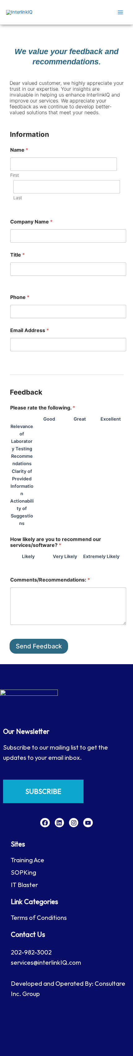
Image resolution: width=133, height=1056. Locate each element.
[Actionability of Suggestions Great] (66, 512)
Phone (19, 297)
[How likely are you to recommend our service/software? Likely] (12, 564)
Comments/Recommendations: (50, 580)
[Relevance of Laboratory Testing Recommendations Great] (66, 445)
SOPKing (23, 872)
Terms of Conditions (39, 917)
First (14, 175)
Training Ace (27, 860)
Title (17, 255)
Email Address (29, 330)
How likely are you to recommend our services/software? (55, 542)
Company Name (31, 222)
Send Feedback (39, 646)
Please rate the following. (42, 408)
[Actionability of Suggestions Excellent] (97, 512)
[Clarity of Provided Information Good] (35, 483)
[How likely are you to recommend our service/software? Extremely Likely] (85, 564)
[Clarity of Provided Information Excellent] (97, 483)
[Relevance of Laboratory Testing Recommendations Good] (35, 445)
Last (17, 197)
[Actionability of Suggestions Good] (35, 512)
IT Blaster (24, 885)
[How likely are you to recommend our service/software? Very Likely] (48, 564)
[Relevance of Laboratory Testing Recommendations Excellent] (97, 445)
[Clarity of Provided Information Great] (66, 483)
